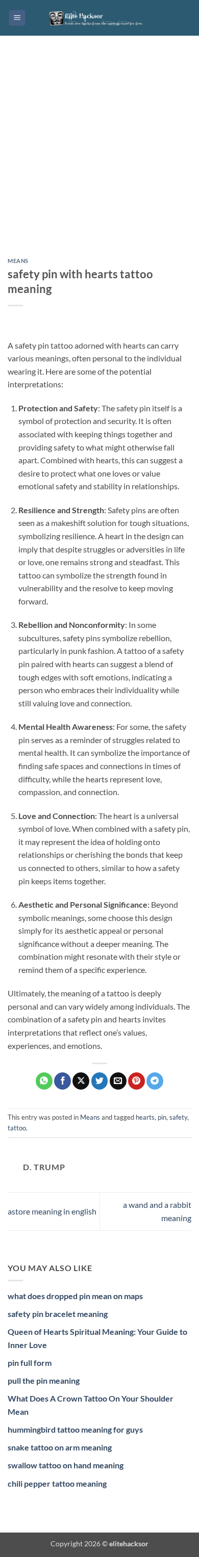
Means (18, 260)
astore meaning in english (52, 1211)
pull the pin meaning (44, 1380)
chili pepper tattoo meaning (57, 1483)
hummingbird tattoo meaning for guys (75, 1429)
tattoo (17, 1128)
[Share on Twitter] (99, 1081)
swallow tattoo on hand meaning (65, 1465)
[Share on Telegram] (154, 1081)
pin (162, 1117)
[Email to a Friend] (118, 1081)
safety (178, 1117)
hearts (145, 1117)
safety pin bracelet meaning (58, 1313)
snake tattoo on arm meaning (60, 1447)
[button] (17, 18)
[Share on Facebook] (62, 1081)
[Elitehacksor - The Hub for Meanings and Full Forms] (99, 17)
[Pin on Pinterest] (136, 1081)
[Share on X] (80, 1081)
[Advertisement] (99, 154)
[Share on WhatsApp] (44, 1081)
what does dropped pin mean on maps (75, 1296)
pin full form (30, 1362)
